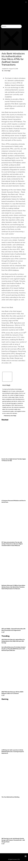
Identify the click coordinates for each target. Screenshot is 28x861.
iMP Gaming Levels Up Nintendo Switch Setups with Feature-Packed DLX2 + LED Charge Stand (13, 840)
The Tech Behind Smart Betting (11, 797)
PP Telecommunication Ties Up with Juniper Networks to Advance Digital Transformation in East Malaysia (12, 544)
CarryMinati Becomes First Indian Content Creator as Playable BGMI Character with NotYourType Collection (13, 648)
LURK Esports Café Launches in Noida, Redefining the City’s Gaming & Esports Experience (13, 751)
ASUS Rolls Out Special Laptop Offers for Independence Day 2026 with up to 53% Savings (13, 641)
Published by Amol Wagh (10, 415)
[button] (26, 2)
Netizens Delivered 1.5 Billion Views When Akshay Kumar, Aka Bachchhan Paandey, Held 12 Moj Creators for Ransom (13, 587)
